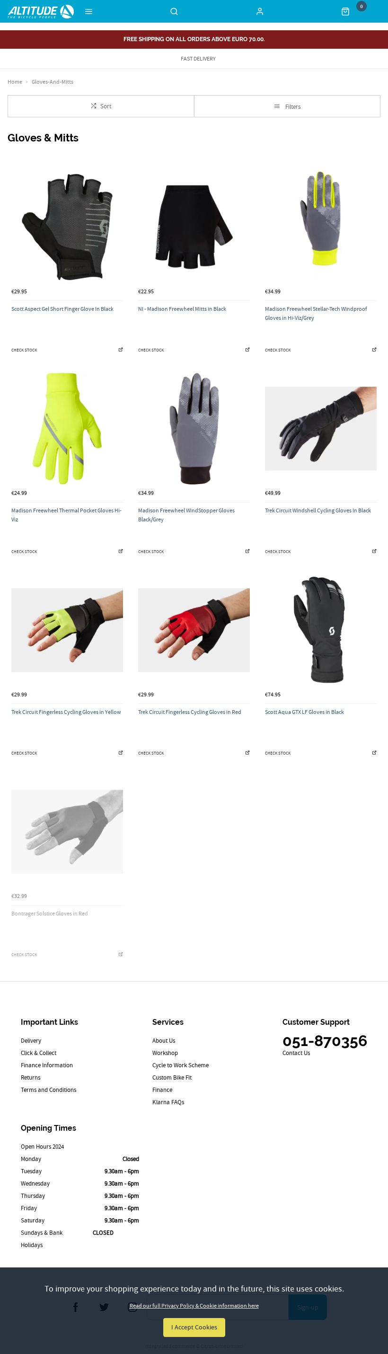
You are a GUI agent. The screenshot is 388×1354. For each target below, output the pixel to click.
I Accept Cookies (194, 1327)
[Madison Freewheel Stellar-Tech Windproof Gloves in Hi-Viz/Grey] (321, 227)
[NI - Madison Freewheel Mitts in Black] (194, 227)
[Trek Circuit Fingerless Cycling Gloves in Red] (194, 630)
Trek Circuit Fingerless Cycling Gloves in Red (189, 712)
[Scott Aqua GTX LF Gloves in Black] (321, 630)
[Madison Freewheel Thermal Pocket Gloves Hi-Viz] (67, 428)
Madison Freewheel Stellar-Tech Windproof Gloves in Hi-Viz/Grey (316, 313)
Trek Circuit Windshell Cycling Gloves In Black (318, 510)
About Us (163, 1041)
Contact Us (296, 1053)
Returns (30, 1077)
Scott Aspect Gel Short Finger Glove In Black (62, 309)
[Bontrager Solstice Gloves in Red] (67, 832)
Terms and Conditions (48, 1090)
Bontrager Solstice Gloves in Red (49, 913)
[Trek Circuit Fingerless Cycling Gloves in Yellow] (67, 630)
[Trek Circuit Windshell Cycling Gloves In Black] (321, 428)
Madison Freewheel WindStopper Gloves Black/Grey (186, 515)
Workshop (165, 1053)
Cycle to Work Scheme (180, 1065)
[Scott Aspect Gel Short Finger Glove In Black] (67, 227)
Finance (162, 1090)
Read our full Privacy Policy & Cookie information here (194, 1306)
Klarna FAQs (168, 1102)
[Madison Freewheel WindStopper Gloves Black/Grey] (194, 428)
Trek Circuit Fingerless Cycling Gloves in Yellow (66, 712)
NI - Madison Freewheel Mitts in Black (182, 309)
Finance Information (47, 1065)
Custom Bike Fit (172, 1077)
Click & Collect (38, 1053)
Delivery (31, 1041)
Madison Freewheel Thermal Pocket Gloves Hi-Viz (66, 515)
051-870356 (324, 1041)
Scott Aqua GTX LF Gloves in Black (304, 712)
